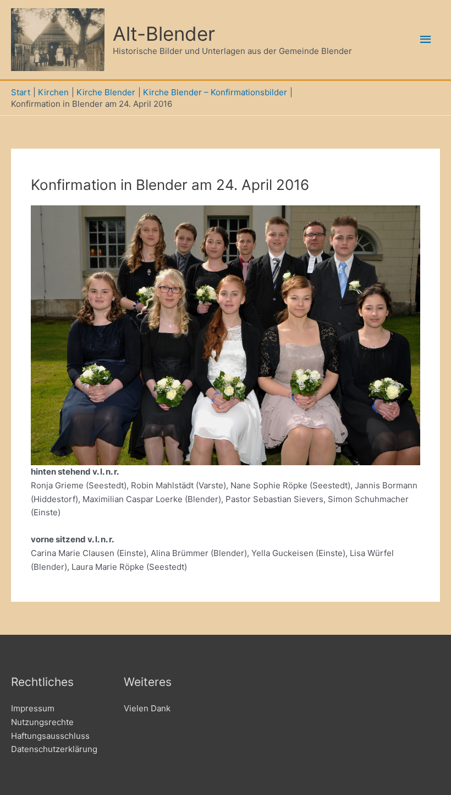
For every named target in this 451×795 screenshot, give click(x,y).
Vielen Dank (147, 708)
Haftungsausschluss (50, 736)
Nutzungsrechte (42, 722)
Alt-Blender (164, 33)
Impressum (32, 708)
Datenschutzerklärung (54, 749)
